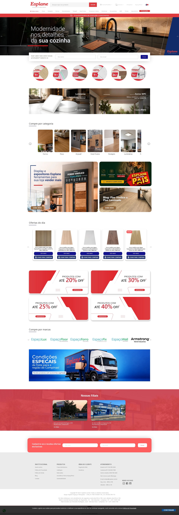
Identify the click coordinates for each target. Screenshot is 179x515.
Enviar (144, 57)
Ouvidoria (81, 470)
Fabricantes (60, 473)
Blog (36, 475)
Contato (37, 478)
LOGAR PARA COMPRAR (44, 257)
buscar (93, 5)
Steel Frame (83, 11)
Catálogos (59, 470)
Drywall (75, 11)
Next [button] (177, 36)
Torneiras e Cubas (94, 11)
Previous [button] (1, 36)
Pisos (43, 11)
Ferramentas (113, 11)
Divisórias (104, 11)
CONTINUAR (169, 510)
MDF (121, 11)
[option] (89, 36)
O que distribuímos (62, 467)
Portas (126, 11)
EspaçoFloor (138, 5)
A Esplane (129, 5)
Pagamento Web (83, 467)
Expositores (134, 11)
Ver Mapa (56, 427)
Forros (57, 11)
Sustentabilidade (61, 478)
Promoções (144, 11)
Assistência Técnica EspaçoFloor (65, 475)
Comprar (43, 253)
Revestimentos (66, 11)
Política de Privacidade (41, 470)
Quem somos (38, 467)
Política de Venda (39, 473)
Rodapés (50, 11)
